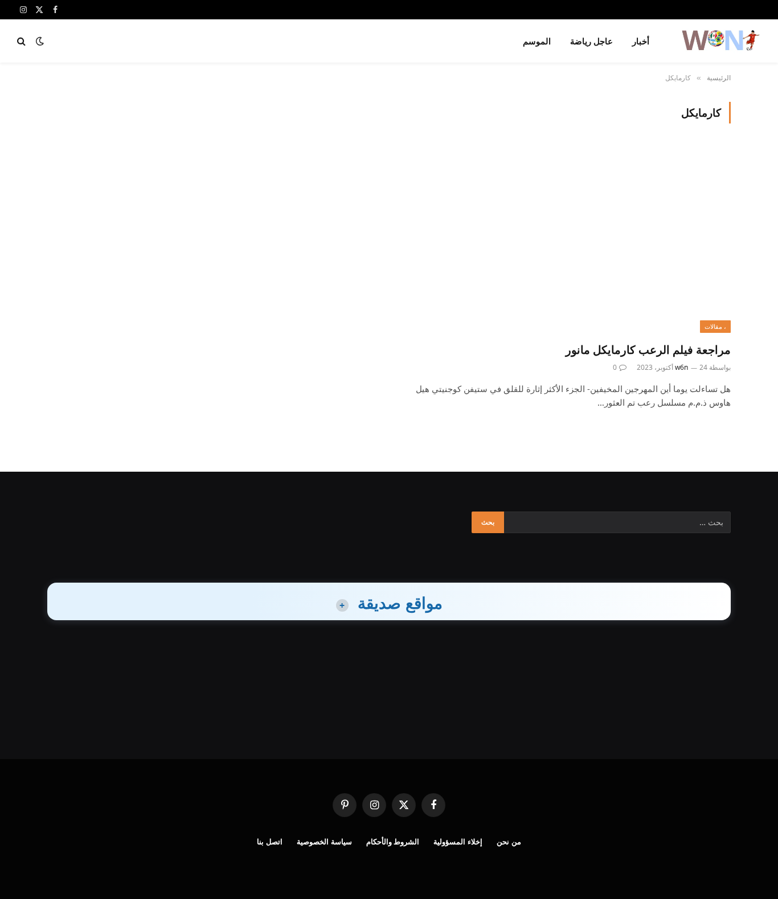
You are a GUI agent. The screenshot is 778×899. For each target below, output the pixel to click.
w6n (681, 367)
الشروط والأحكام (393, 841)
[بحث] (22, 41)
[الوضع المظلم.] (40, 41)
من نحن (509, 841)
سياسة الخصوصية (324, 841)
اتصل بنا (269, 841)
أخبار (640, 41)
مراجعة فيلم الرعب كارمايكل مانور (648, 349)
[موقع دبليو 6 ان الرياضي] (720, 41)
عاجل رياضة (591, 41)
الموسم (537, 41)
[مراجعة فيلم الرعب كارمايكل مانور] (565, 239)
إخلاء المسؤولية (457, 841)
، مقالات (715, 326)
